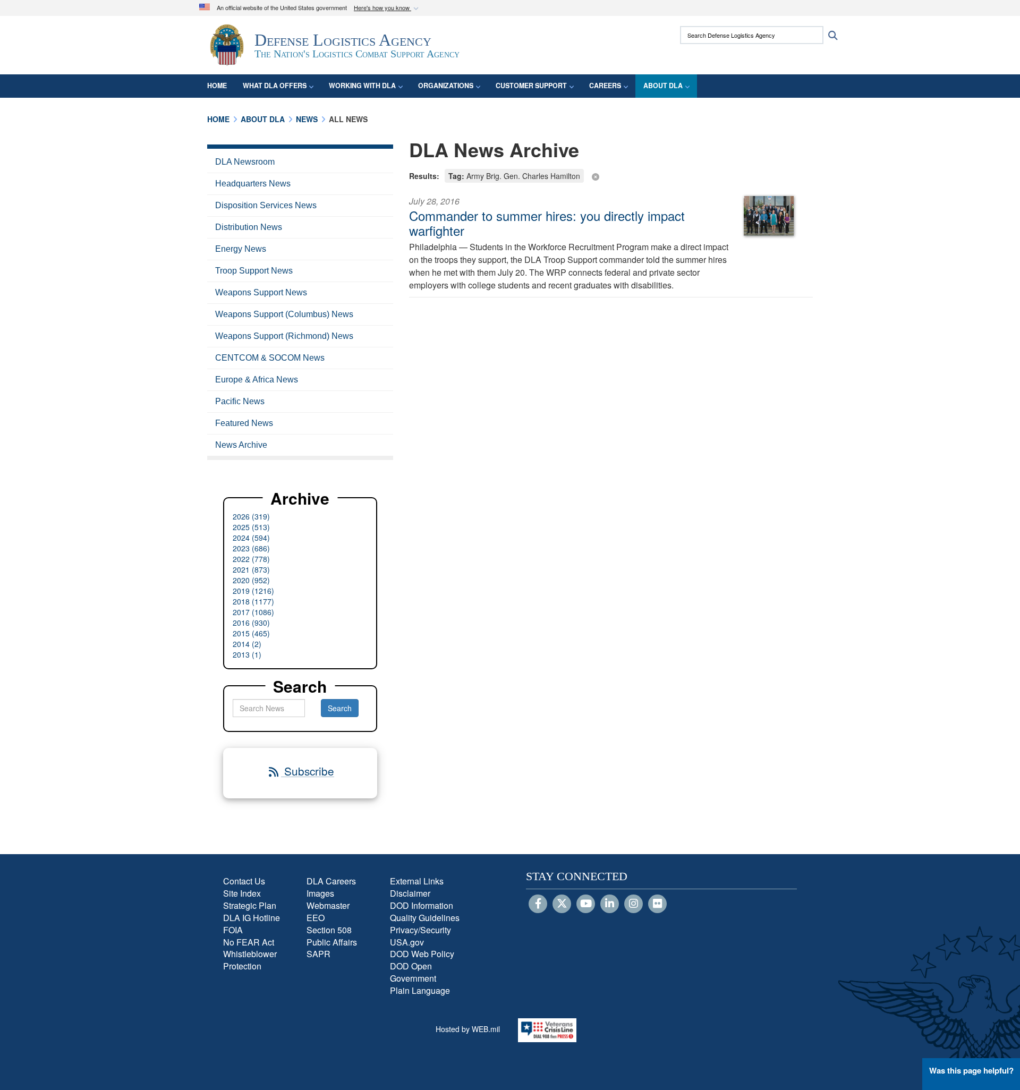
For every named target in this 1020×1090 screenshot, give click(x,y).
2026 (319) (251, 516)
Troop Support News (254, 270)
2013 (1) (247, 654)
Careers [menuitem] (605, 85)
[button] (387, 8)
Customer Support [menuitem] (531, 85)
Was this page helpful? (971, 1070)
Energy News (240, 248)
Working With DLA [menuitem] (362, 85)
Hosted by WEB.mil (468, 1029)
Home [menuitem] (217, 85)
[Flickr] (657, 904)
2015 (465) (251, 633)
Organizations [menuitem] (445, 85)
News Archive (241, 444)
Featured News (244, 423)
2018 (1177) (253, 601)
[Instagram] (633, 904)
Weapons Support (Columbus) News (284, 314)
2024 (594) (251, 537)
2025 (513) (251, 527)
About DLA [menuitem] (663, 85)
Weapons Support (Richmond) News (284, 335)
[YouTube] (585, 904)
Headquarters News (253, 183)
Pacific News (240, 401)
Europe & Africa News (256, 379)
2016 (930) (251, 622)
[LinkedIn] (609, 904)
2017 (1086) (253, 612)
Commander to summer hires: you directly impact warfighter (547, 223)
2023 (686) (251, 548)
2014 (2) (247, 643)
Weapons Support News (261, 292)
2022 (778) (251, 558)
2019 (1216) (253, 590)
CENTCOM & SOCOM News (270, 357)
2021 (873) (251, 569)
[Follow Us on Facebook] (538, 904)
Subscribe (307, 771)
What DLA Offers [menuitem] (275, 85)
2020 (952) (251, 580)
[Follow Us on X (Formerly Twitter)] (561, 904)
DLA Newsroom (245, 161)
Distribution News (248, 227)
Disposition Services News (266, 205)
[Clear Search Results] (611, 175)
